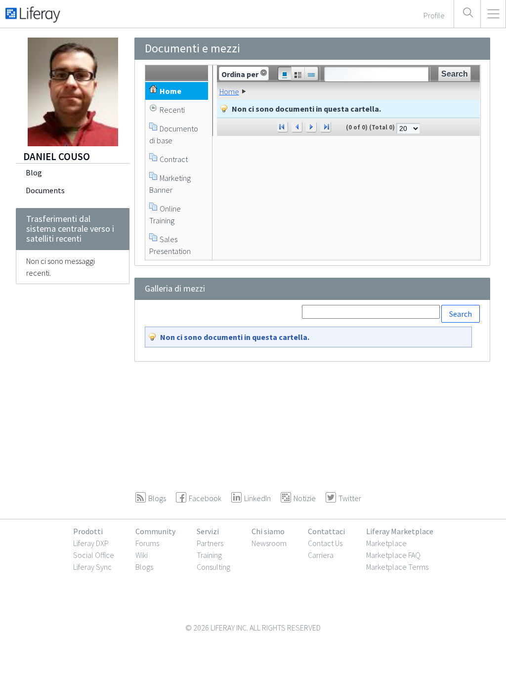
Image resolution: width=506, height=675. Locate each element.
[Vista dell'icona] (284, 74)
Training (209, 555)
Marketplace (386, 543)
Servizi (208, 531)
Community (155, 531)
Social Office (93, 555)
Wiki (141, 555)
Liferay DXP (91, 543)
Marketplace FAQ (393, 555)
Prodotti (88, 531)
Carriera (321, 555)
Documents (45, 190)
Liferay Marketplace (399, 531)
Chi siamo (268, 531)
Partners (210, 543)
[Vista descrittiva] (297, 74)
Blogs (144, 567)
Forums (147, 543)
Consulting (213, 567)
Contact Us (325, 543)
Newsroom (269, 543)
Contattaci (326, 531)
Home (229, 91)
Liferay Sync (92, 567)
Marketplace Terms (397, 567)
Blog (34, 172)
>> (325, 127)
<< (282, 127)
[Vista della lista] (311, 74)
